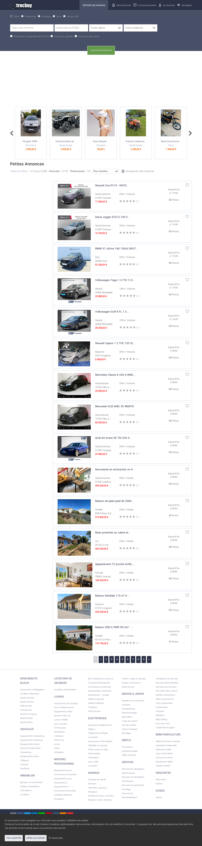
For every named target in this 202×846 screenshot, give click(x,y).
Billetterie (160, 715)
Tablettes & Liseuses (97, 745)
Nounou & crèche (164, 757)
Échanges (46, 16)
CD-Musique (60, 727)
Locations (25, 794)
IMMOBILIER (27, 776)
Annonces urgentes (63, 36)
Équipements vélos (63, 711)
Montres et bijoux (28, 714)
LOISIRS (59, 697)
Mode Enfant (26, 722)
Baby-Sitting (161, 719)
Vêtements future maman (168, 741)
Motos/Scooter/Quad (30, 748)
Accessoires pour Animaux (101, 795)
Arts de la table (129, 725)
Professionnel (77, 171)
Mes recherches (124, 5)
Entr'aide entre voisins (166, 690)
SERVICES (128, 762)
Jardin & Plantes (129, 729)
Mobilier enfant (163, 765)
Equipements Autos (29, 756)
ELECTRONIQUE (97, 718)
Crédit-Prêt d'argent (165, 727)
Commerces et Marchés (99, 686)
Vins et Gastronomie (64, 707)
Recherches (30, 16)
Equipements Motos (30, 744)
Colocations (26, 790)
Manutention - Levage (98, 694)
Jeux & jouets (60, 723)
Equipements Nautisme (31, 740)
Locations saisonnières (65, 689)
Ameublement (128, 708)
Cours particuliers (164, 703)
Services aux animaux (166, 686)
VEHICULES (27, 729)
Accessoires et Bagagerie (32, 689)
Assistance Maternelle (166, 745)
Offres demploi (129, 755)
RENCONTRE (163, 773)
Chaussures (26, 709)
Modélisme (59, 731)
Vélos (56, 748)
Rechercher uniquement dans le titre (31, 36)
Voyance (160, 711)
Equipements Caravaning (32, 735)
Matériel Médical (96, 703)
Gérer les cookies (36, 838)
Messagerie (187, 5)
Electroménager (129, 712)
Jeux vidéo (93, 761)
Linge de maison (130, 720)
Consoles (92, 765)
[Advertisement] (101, 81)
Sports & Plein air (62, 715)
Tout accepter (13, 838)
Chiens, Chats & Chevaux (134, 678)
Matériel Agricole (96, 699)
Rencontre (161, 779)
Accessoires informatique (100, 741)
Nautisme (24, 768)
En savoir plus (56, 838)
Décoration (127, 716)
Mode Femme (27, 701)
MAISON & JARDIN (133, 694)
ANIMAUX (93, 773)
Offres (17, 16)
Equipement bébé (164, 761)
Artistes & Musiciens (165, 694)
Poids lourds (94, 711)
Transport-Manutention (99, 682)
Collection (59, 735)
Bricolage (126, 733)
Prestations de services (167, 678)
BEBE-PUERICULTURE (168, 735)
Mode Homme (27, 697)
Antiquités (59, 752)
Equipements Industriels (99, 690)
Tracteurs (92, 707)
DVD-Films (59, 740)
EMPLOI (126, 740)
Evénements (162, 707)
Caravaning (25, 752)
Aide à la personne (165, 699)
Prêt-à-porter (26, 705)
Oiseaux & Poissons (131, 682)
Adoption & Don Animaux (100, 799)
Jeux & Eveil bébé (164, 753)
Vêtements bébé (163, 749)
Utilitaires (24, 760)
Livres (57, 744)
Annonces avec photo (88, 36)
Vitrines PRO (73, 16)
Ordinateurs (93, 757)
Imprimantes (94, 753)
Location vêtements (29, 693)
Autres (159, 797)
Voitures (24, 764)
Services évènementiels (167, 682)
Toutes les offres (19, 171)
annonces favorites (147, 5)
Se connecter (169, 5)
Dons (59, 16)
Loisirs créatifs (61, 719)
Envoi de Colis (162, 723)
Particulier (54, 171)
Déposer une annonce (94, 5)
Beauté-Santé (26, 718)
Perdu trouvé (128, 686)
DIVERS (160, 791)
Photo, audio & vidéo (98, 749)
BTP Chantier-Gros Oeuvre (100, 678)
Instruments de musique (66, 703)
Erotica (159, 783)
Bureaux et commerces (31, 782)
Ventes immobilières (30, 786)
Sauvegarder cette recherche (139, 171)
